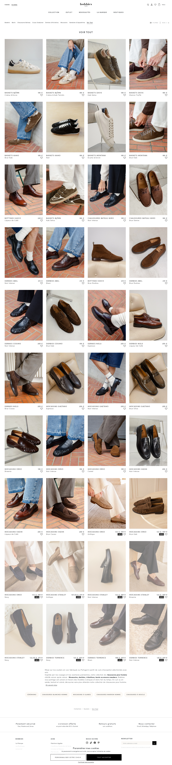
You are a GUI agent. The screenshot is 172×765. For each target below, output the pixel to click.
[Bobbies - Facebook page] (95, 743)
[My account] (151, 4)
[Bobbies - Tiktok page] (91, 743)
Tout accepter (104, 757)
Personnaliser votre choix (68, 757)
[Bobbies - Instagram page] (87, 743)
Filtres (155, 22)
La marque (102, 12)
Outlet (69, 12)
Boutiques (119, 12)
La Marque (19, 743)
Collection (53, 12)
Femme (7, 4)
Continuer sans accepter (86, 762)
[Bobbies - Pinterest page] (98, 743)
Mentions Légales (56, 743)
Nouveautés (84, 12)
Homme (14, 4)
